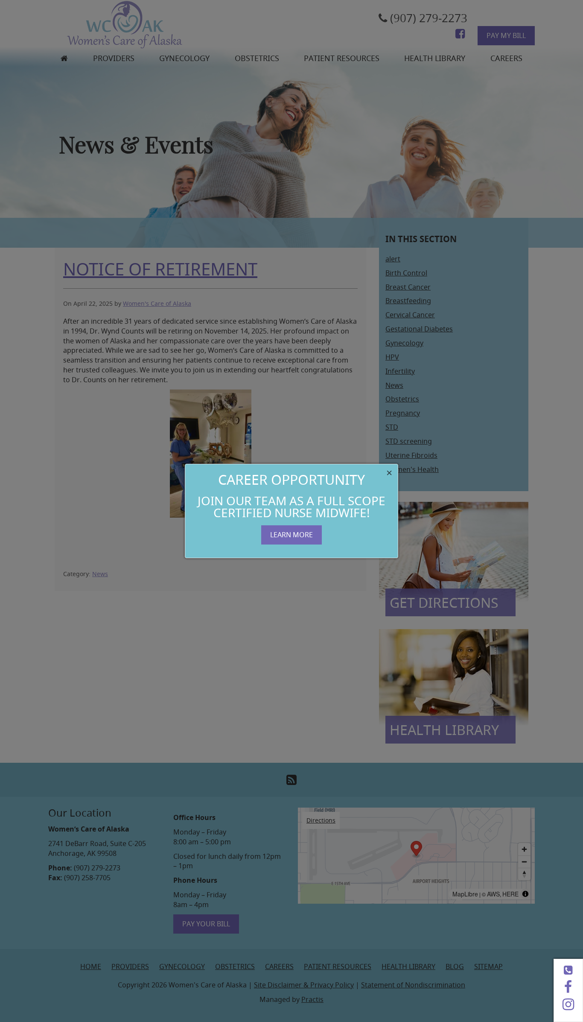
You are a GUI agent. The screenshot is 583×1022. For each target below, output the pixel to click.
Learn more (291, 534)
